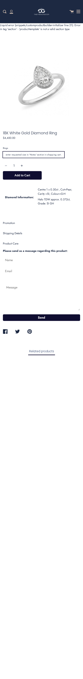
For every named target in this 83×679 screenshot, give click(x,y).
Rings (5, 148)
